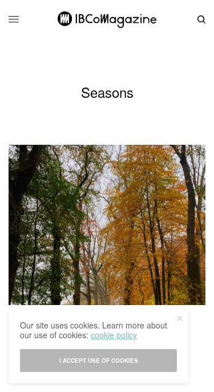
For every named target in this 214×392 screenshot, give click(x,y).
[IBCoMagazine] (107, 19)
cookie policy (114, 334)
